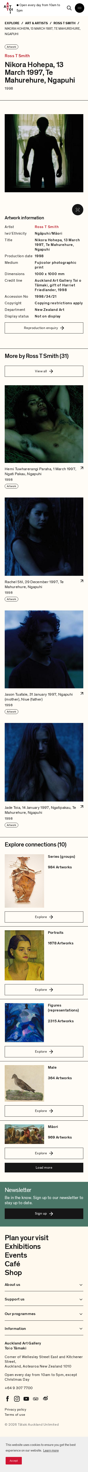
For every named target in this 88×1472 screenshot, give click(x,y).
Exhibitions (23, 1246)
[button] (44, 437)
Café (12, 1264)
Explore (41, 916)
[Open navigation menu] (79, 8)
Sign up (41, 1213)
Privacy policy (15, 1409)
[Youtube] (26, 1399)
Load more (44, 1167)
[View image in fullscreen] (77, 209)
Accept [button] (14, 1461)
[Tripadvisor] (35, 1399)
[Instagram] (17, 1399)
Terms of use (15, 1414)
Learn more (51, 1450)
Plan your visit (26, 1238)
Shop (13, 1272)
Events (16, 1255)
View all (41, 371)
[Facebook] (7, 1399)
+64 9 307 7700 (19, 1388)
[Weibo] (45, 1399)
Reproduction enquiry (41, 327)
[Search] (69, 8)
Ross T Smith (17, 56)
